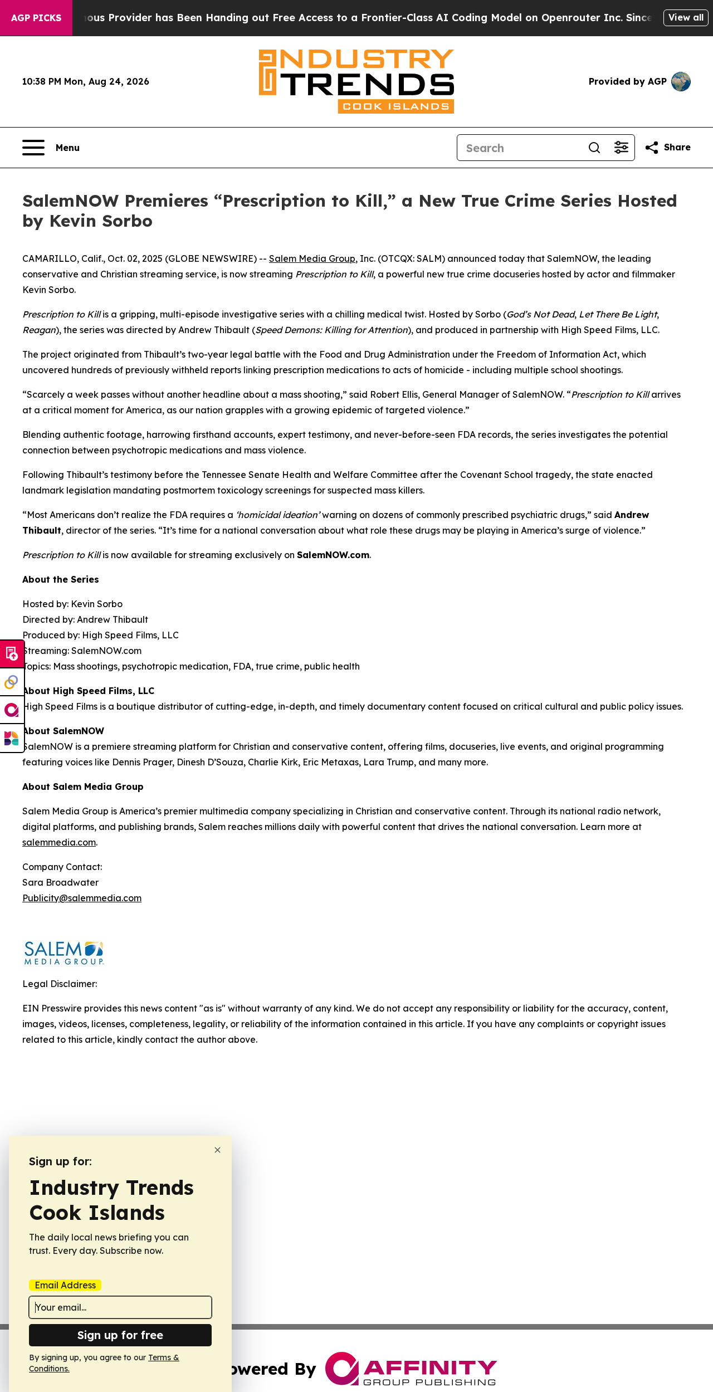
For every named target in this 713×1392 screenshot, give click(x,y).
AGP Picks (36, 17)
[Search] (594, 147)
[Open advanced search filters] (621, 147)
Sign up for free (120, 1335)
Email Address (65, 1285)
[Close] (217, 1150)
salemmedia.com (59, 842)
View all (686, 17)
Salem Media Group (312, 258)
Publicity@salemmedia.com (81, 897)
